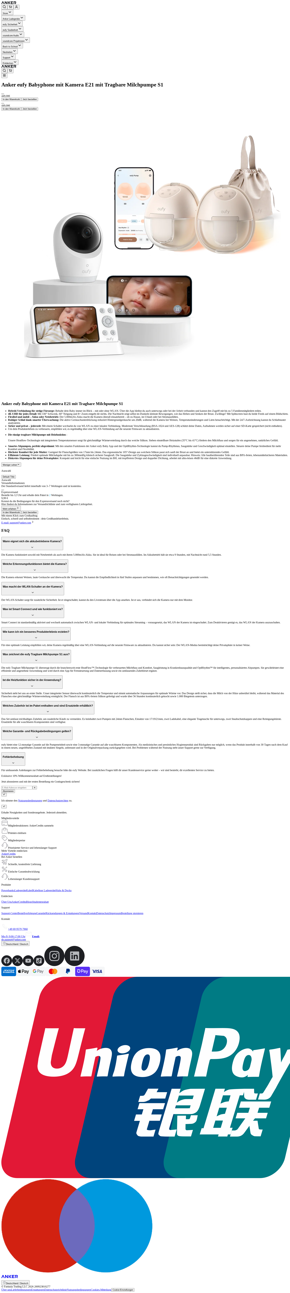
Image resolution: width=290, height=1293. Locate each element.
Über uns (6, 1289)
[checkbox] (2, 490)
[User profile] (16, 7)
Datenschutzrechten (57, 800)
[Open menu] (4, 75)
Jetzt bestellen (29, 99)
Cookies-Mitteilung (101, 1289)
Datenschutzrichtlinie (55, 1289)
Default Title (8, 477)
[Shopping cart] (10, 7)
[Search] (4, 7)
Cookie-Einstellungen (123, 1290)
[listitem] (6, 965)
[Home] (33, 3)
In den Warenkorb (11, 99)
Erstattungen (37, 1289)
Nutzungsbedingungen (30, 800)
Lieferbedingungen (21, 1289)
